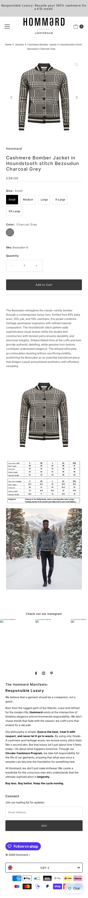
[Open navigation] (7, 26)
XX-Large (14, 211)
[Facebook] (36, 673)
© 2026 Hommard (16, 854)
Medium (28, 199)
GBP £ (45, 867)
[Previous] (11, 98)
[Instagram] (43, 673)
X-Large (60, 199)
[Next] (76, 98)
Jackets (19, 44)
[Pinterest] (51, 673)
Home (8, 44)
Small (12, 199)
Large (44, 199)
